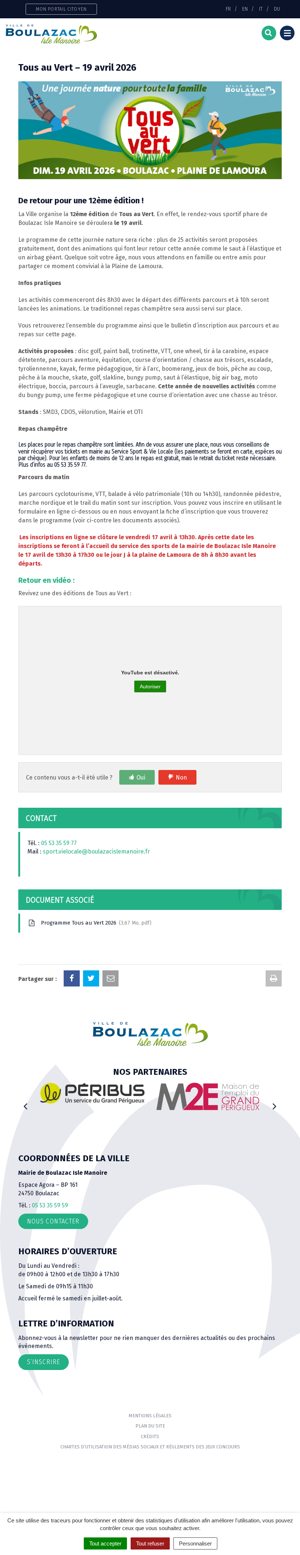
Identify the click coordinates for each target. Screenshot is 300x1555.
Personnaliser (195, 1543)
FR (228, 8)
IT (261, 8)
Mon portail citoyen (61, 9)
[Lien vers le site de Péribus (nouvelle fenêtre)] (64, 1092)
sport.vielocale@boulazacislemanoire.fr (96, 851)
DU (277, 8)
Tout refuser (150, 1543)
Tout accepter (105, 1543)
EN (245, 8)
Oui (140, 777)
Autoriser (150, 686)
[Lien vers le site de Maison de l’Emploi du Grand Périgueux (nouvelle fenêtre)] (179, 1096)
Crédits (150, 1436)
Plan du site (150, 1426)
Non (181, 777)
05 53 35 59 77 (59, 843)
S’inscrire (43, 1362)
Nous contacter (53, 1221)
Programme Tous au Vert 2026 (95, 922)
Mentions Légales (150, 1415)
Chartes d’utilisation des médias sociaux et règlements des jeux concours (150, 1447)
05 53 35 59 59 (50, 1205)
